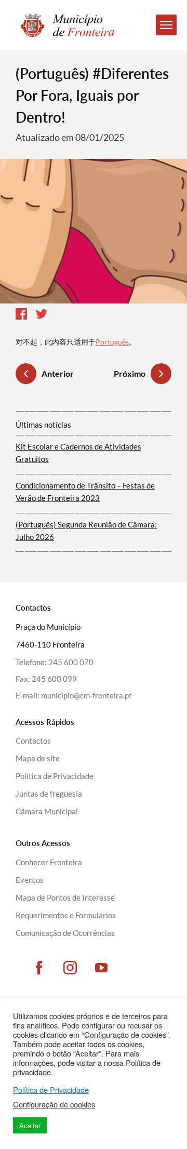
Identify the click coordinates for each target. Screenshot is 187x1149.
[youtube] (101, 967)
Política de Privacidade (51, 1089)
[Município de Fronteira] (62, 25)
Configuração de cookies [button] (54, 1104)
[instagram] (70, 967)
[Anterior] (26, 375)
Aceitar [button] (30, 1125)
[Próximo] (161, 373)
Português (112, 341)
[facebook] (39, 967)
